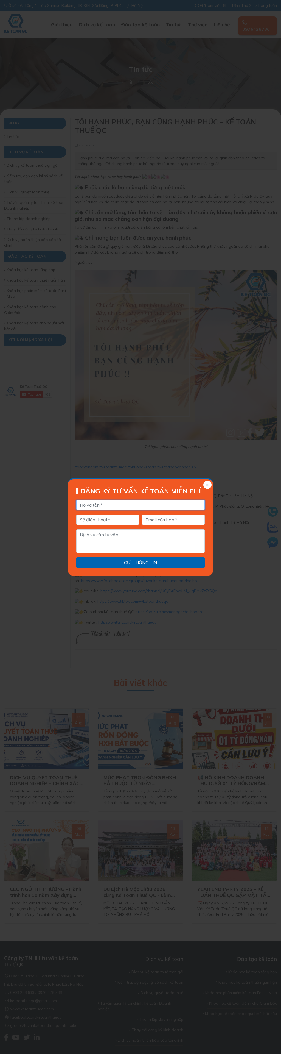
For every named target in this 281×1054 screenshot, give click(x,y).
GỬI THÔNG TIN (140, 562)
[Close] (207, 485)
